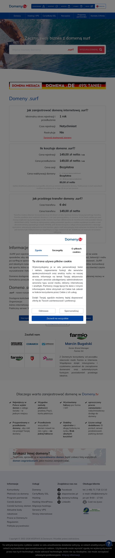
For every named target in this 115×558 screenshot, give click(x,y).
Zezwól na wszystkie (57, 318)
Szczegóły (57, 250)
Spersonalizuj (72, 310)
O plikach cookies (77, 250)
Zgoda (38, 250)
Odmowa (43, 310)
